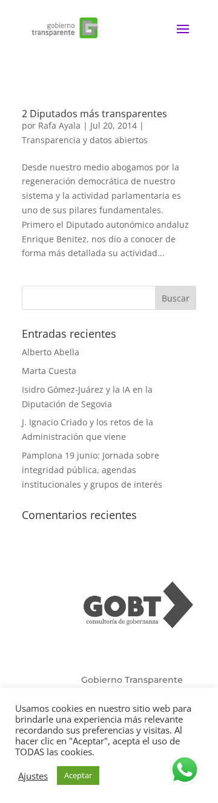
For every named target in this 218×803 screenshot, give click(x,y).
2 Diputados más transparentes (94, 113)
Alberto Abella (50, 352)
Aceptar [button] (78, 775)
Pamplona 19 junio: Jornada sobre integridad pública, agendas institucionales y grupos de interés (92, 470)
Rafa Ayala (59, 125)
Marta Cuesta (49, 370)
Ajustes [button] (33, 775)
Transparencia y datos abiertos (85, 140)
